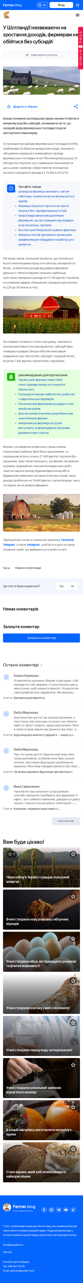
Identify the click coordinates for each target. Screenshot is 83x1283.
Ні (72, 586)
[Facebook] (44, 1210)
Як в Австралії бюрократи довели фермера (47, 230)
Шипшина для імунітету (29, 698)
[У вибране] (73, 854)
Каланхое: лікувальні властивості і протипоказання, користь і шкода (36, 809)
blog (12, 5)
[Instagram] (51, 1210)
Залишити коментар (41, 638)
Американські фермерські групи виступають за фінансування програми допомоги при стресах (44, 428)
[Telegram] (59, 1210)
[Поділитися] (76, 106)
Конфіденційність (13, 1244)
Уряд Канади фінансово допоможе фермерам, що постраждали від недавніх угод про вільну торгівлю (46, 220)
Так (61, 586)
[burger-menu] (77, 15)
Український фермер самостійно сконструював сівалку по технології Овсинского (41, 384)
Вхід (61, 5)
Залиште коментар (21, 626)
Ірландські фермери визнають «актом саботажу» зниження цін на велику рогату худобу (46, 196)
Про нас (7, 1252)
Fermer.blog (7, 15)
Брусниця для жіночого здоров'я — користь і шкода (43, 735)
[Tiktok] (73, 1210)
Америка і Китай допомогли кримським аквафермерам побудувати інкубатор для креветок (46, 239)
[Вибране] (77, 5)
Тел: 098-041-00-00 (14, 1266)
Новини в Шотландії (28, 568)
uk (43, 5)
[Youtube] (66, 1210)
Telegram (9, 544)
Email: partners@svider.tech (18, 1270)
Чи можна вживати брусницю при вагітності (43, 772)
